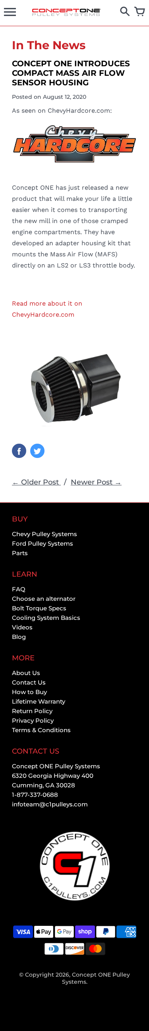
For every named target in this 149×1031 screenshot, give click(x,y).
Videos (22, 627)
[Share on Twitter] (37, 451)
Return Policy (32, 711)
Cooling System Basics (46, 617)
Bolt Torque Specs (39, 608)
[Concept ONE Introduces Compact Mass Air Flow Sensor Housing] (74, 143)
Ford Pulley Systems (42, 543)
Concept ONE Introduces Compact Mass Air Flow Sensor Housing (71, 73)
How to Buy (29, 692)
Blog (19, 637)
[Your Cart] (139, 12)
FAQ (18, 589)
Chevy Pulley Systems (44, 534)
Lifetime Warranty (38, 701)
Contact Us (29, 682)
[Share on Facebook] (19, 451)
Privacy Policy (33, 720)
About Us (26, 673)
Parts (20, 553)
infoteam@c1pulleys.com (50, 804)
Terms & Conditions (41, 730)
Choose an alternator (43, 598)
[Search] (125, 12)
